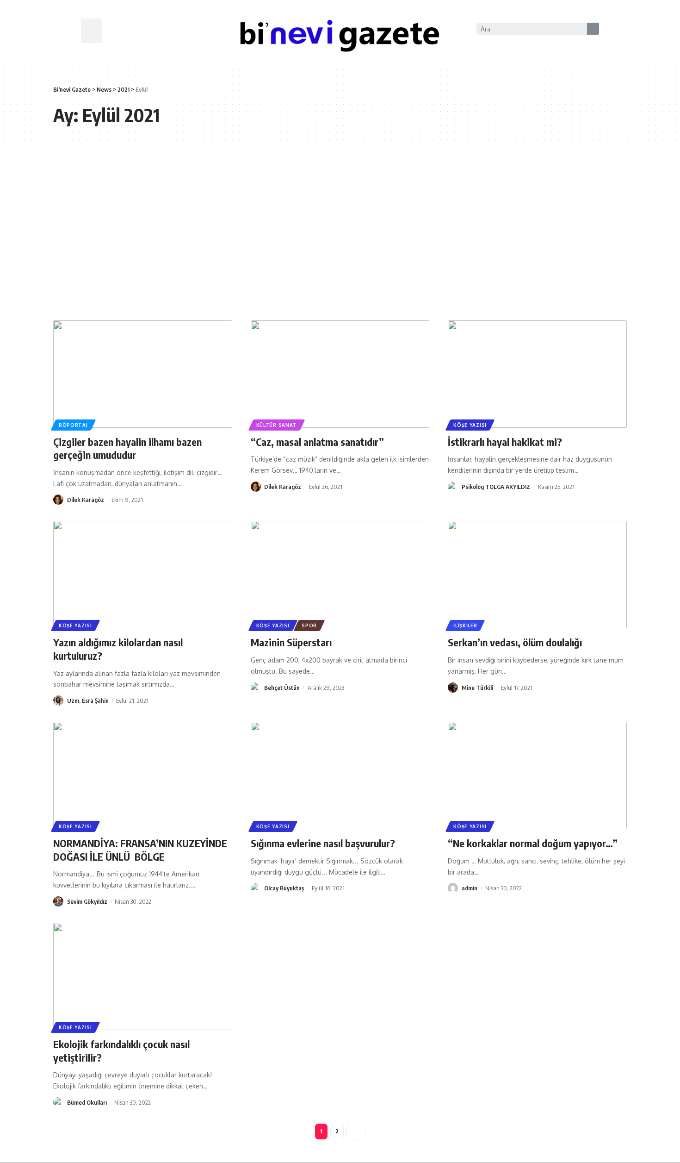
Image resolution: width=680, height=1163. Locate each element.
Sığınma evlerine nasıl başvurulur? (323, 843)
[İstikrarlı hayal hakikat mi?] (537, 374)
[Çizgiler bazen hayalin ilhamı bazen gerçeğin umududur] (142, 374)
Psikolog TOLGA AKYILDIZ (496, 486)
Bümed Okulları (87, 1102)
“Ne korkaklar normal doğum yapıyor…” (533, 843)
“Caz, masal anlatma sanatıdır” (317, 441)
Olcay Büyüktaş (284, 888)
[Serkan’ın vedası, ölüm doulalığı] (537, 574)
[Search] (593, 29)
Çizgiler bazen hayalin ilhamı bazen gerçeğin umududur (127, 448)
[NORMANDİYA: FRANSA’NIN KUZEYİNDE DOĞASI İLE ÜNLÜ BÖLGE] (142, 775)
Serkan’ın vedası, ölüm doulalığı (515, 642)
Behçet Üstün (282, 687)
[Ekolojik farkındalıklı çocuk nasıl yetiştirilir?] (142, 976)
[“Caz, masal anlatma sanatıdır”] (340, 374)
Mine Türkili (477, 687)
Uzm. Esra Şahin (88, 700)
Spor (309, 625)
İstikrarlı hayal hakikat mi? (505, 441)
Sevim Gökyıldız (87, 901)
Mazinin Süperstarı (291, 642)
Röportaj (73, 425)
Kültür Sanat (276, 425)
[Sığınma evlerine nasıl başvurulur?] (340, 775)
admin (469, 888)
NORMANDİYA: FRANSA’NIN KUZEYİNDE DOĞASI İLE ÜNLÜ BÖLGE (141, 850)
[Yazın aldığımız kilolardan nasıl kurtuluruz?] (142, 574)
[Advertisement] (340, 232)
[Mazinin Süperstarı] (340, 574)
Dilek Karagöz (85, 499)
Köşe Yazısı (470, 425)
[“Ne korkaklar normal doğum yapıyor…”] (537, 775)
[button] (91, 31)
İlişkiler (465, 625)
